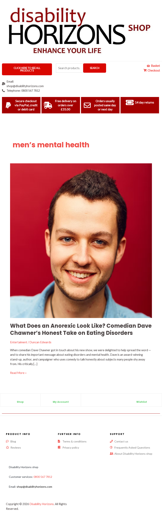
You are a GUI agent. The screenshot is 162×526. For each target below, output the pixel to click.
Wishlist (141, 402)
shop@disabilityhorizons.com (34, 486)
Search (94, 68)
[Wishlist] (142, 399)
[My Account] (61, 399)
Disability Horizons (41, 504)
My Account (61, 402)
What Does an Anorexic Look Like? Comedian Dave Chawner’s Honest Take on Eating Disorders (81, 329)
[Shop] (20, 399)
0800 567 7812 (43, 476)
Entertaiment (18, 342)
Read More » (18, 373)
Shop (20, 402)
